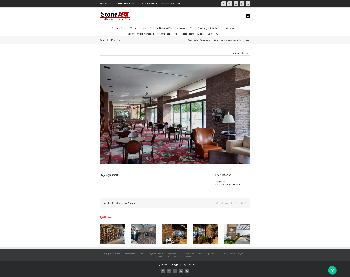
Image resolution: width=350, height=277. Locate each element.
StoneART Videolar (218, 253)
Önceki (236, 53)
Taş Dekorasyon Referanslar (227, 184)
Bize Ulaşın (202, 253)
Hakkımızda (115, 253)
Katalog (142, 253)
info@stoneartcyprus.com (170, 3)
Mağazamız (171, 253)
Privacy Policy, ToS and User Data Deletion (175, 256)
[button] (217, 33)
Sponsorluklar (129, 253)
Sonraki (245, 53)
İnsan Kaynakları (187, 253)
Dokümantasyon (236, 253)
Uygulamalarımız (156, 253)
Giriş (105, 253)
